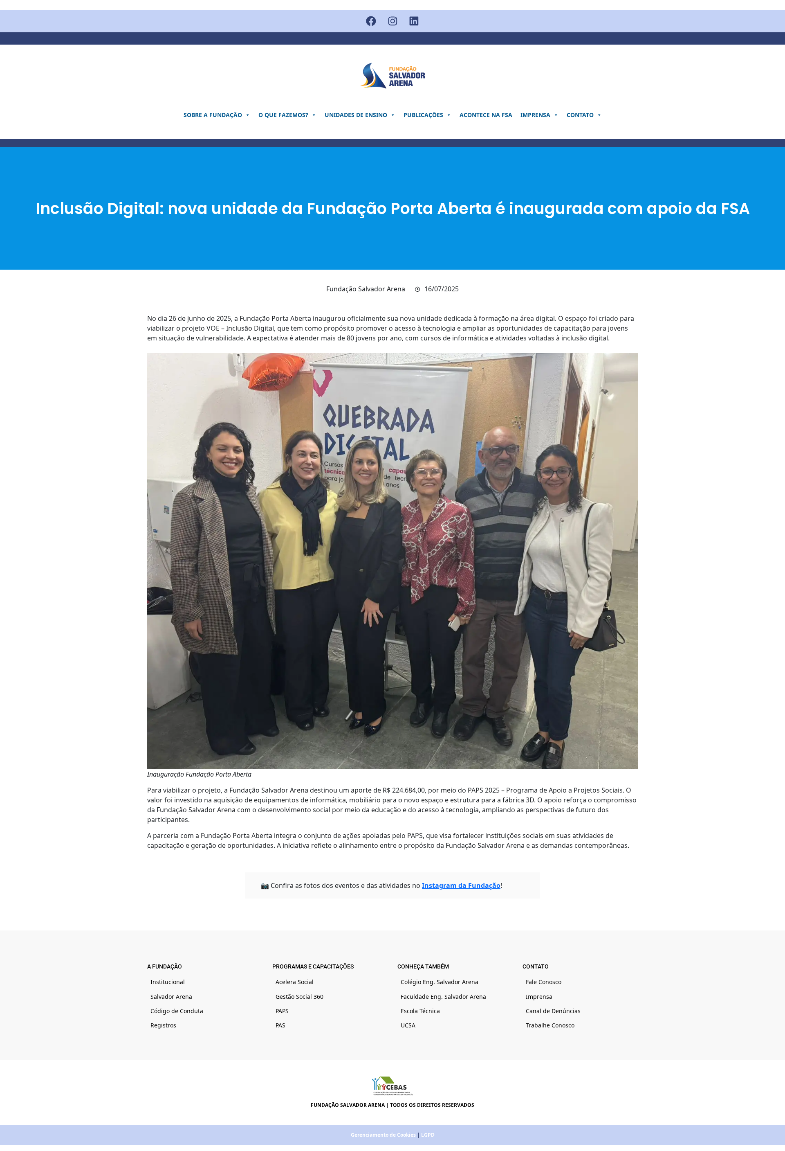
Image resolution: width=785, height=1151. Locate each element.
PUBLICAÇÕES (423, 115)
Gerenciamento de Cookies (383, 1134)
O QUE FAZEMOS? (283, 115)
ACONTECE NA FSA (486, 115)
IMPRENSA (535, 115)
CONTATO (580, 115)
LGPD (428, 1134)
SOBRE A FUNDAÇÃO (213, 115)
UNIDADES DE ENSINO (356, 115)
